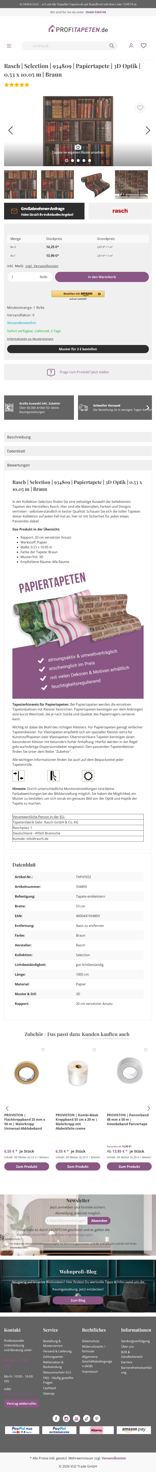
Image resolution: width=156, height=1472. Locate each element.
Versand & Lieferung (57, 1351)
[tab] (78, 437)
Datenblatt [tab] (16, 451)
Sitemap (48, 1393)
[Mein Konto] (131, 45)
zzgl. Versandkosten (41, 266)
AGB (102, 1243)
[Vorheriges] (9, 131)
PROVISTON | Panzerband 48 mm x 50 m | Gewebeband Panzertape (128, 1119)
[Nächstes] (147, 131)
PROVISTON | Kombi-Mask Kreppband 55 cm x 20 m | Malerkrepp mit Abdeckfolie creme (77, 1122)
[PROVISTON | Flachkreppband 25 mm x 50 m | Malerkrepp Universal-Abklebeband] (26, 1073)
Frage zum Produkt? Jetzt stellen (84, 372)
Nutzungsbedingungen (75, 1234)
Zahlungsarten (53, 1357)
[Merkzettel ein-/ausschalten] (140, 107)
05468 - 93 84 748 (16, 1363)
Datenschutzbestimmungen (42, 1243)
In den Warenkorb (102, 277)
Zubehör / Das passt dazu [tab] (52, 1034)
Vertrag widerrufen (21, 1403)
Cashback (49, 1388)
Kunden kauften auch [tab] (105, 1034)
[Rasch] (120, 211)
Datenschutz (90, 1341)
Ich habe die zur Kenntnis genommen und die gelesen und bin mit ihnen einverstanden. (73, 1245)
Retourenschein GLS (57, 1372)
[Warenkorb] (153, 41)
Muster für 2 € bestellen (78, 349)
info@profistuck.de (18, 1394)
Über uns (127, 1346)
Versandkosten (114, 1458)
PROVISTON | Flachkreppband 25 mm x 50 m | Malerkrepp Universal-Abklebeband (24, 1122)
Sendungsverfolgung (135, 1341)
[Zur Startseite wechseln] (78, 28)
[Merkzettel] (143, 45)
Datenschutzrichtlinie (33, 1234)
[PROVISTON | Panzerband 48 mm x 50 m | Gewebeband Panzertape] (129, 1073)
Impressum (90, 1371)
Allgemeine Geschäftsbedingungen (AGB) (97, 1361)
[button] (78, 295)
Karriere (126, 1362)
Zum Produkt (26, 1166)
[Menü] (9, 46)
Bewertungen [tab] (18, 465)
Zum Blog (78, 1300)
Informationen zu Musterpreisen (30, 339)
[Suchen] (112, 46)
